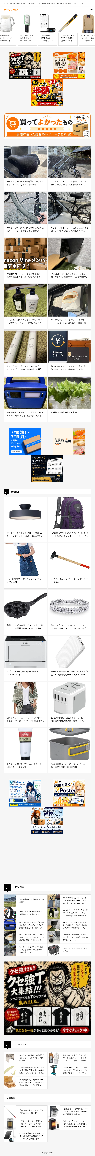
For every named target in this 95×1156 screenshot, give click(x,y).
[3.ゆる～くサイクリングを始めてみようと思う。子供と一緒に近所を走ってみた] (69, 162)
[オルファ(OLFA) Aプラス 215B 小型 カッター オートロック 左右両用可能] (68, 23)
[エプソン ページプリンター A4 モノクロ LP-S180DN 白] (25, 652)
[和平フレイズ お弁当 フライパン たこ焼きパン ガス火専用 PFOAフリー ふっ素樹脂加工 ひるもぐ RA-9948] (25, 606)
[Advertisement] (22, 862)
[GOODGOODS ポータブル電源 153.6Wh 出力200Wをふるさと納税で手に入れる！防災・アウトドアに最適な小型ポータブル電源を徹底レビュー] (25, 393)
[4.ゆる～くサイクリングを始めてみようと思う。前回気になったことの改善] (25, 162)
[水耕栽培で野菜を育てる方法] (69, 393)
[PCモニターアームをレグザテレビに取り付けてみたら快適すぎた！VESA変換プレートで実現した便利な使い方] (69, 254)
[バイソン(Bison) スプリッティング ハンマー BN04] (69, 559)
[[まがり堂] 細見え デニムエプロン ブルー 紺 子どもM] (25, 559)
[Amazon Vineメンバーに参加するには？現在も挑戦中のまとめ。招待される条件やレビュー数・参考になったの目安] (25, 254)
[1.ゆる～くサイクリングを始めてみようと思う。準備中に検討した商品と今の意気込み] (69, 208)
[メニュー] (91, 10)
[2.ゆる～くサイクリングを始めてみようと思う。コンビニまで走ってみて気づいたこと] (25, 208)
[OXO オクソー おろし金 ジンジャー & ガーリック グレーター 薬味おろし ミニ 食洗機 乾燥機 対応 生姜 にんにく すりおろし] (27, 23)
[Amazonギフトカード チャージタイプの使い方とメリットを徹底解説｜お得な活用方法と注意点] (69, 347)
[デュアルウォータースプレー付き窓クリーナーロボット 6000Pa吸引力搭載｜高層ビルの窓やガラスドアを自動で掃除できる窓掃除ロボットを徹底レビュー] (69, 300)
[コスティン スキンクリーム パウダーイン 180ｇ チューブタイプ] (25, 744)
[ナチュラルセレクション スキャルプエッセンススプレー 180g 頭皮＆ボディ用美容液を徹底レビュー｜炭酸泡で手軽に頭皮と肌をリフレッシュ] (25, 347)
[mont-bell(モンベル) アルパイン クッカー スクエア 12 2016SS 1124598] (69, 744)
